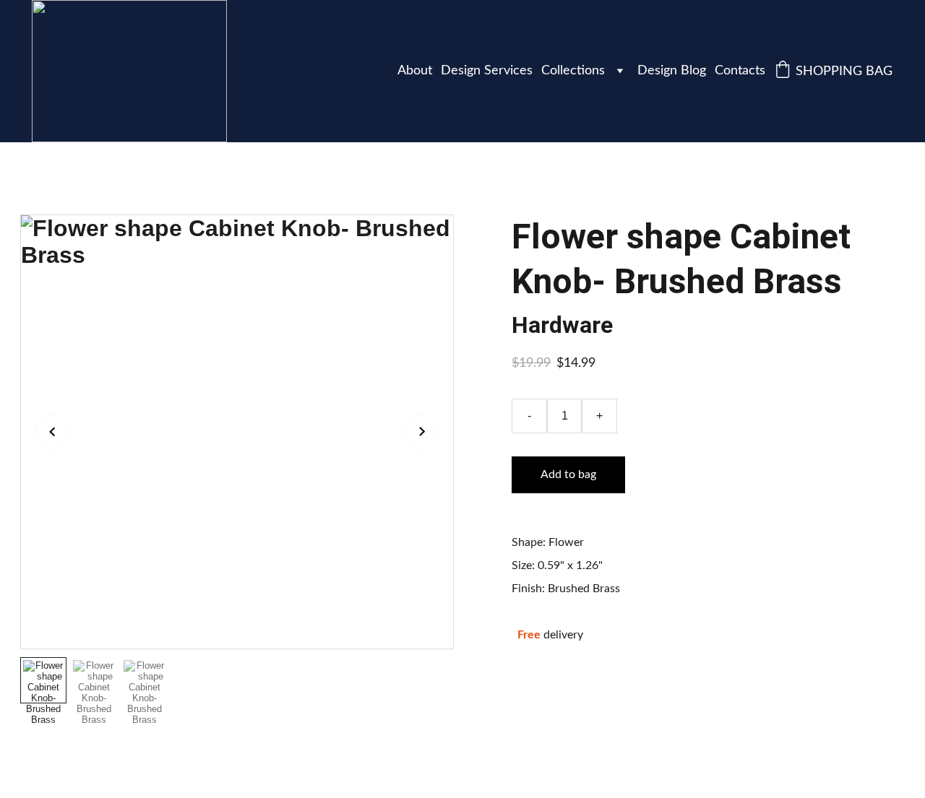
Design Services (487, 70)
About (414, 70)
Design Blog (671, 70)
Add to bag (568, 474)
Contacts (740, 70)
